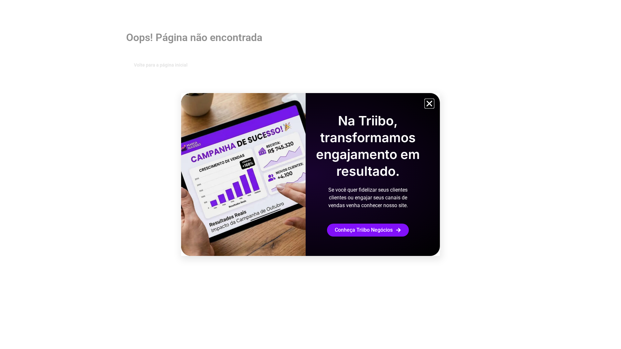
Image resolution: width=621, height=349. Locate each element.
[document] (310, 174)
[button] (429, 104)
